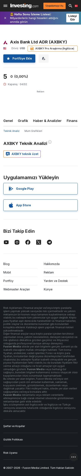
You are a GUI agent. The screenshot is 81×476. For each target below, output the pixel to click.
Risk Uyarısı (10, 452)
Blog (6, 264)
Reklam (49, 272)
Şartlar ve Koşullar (14, 426)
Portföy (8, 281)
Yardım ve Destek (56, 281)
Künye (48, 289)
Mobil (7, 272)
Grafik (23, 121)
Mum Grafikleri (33, 130)
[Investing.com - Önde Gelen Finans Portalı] (24, 5)
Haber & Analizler (47, 121)
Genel (8, 121)
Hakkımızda (52, 264)
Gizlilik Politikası (13, 439)
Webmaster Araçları (16, 289)
